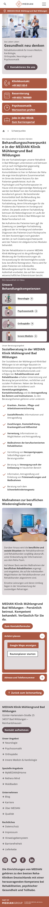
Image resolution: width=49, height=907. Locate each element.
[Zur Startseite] (24, 4)
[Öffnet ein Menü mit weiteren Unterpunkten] (44, 4)
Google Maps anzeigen (23, 645)
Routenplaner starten (23, 653)
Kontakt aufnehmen (17, 730)
